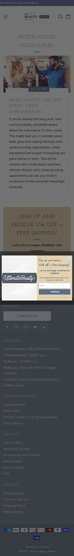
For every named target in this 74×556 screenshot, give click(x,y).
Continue (54, 292)
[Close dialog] (69, 258)
